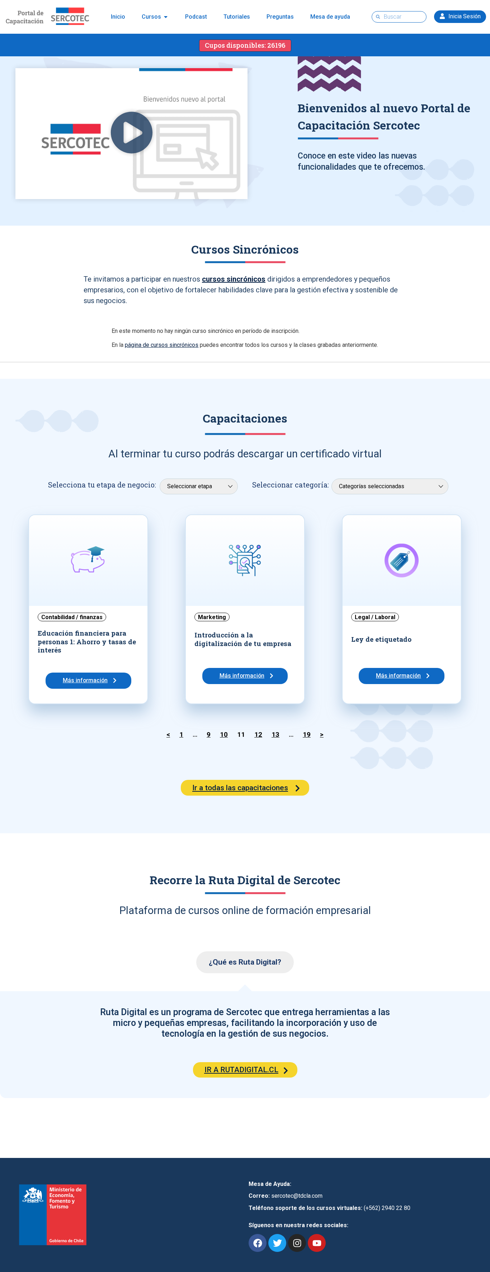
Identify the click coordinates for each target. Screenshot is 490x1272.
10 (224, 735)
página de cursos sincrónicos (161, 344)
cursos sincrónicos (233, 279)
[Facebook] (258, 1243)
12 (258, 735)
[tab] (245, 962)
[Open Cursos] (166, 17)
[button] (131, 133)
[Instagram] (297, 1243)
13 (275, 735)
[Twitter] (277, 1243)
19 (307, 735)
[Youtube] (317, 1243)
